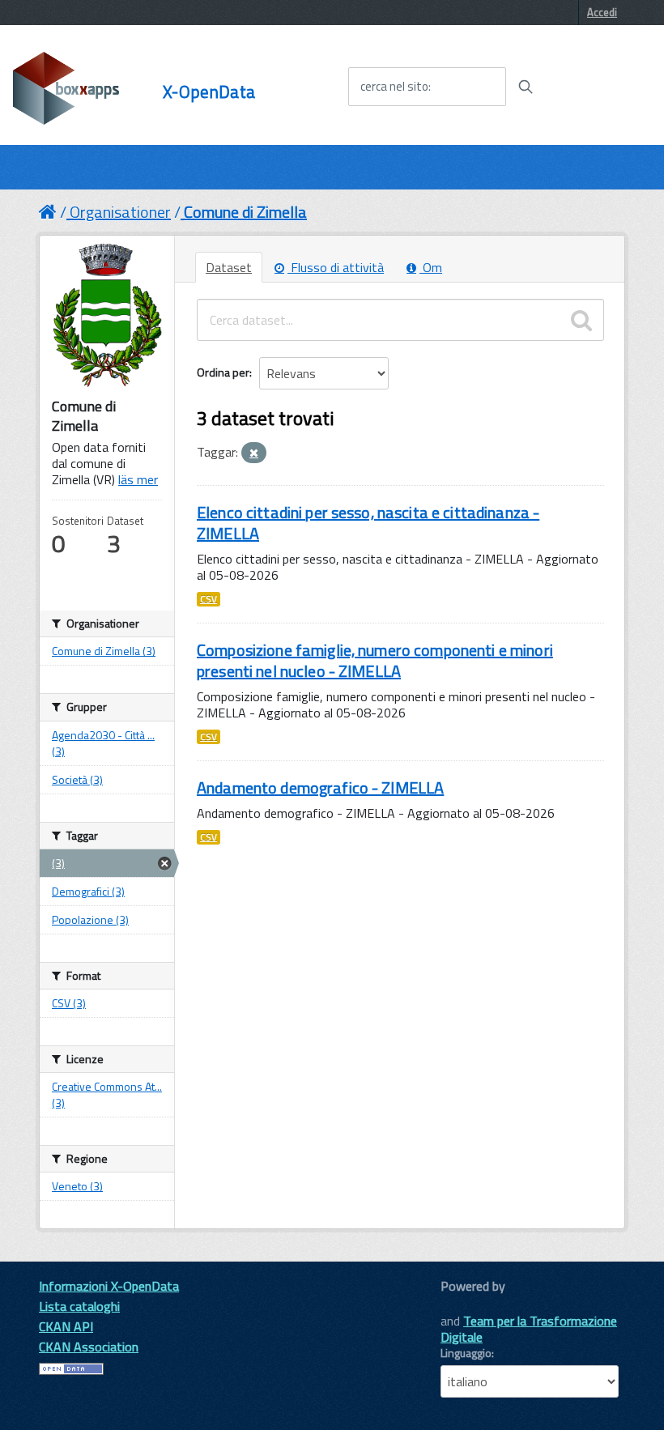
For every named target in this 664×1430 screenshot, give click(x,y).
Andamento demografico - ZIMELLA (320, 787)
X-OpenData (208, 91)
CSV (208, 599)
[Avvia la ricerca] (525, 86)
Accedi (602, 12)
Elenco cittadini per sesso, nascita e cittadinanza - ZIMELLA (368, 523)
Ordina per (223, 372)
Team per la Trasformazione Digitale (529, 1329)
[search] (581, 320)
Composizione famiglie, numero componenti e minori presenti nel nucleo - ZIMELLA (375, 660)
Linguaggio (466, 1353)
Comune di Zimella (245, 211)
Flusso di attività (335, 267)
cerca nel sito (394, 87)
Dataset (229, 267)
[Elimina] (253, 453)
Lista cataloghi (79, 1306)
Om (430, 267)
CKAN (468, 1304)
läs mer (138, 479)
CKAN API (66, 1326)
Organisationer (120, 211)
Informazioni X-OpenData (109, 1286)
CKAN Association (88, 1346)
